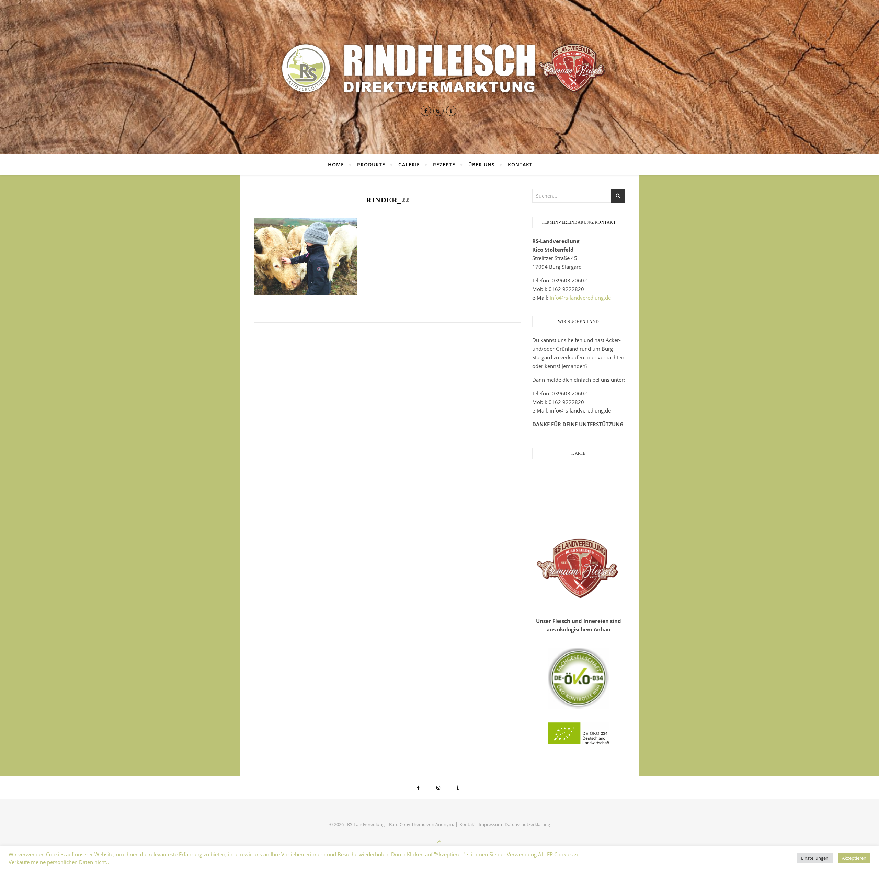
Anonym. (444, 824)
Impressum (490, 824)
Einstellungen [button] (815, 858)
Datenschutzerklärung (527, 824)
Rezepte (444, 164)
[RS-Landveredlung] (439, 68)
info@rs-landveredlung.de (580, 297)
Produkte (371, 164)
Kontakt (520, 164)
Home (336, 164)
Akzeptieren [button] (854, 858)
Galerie (409, 164)
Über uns (481, 164)
